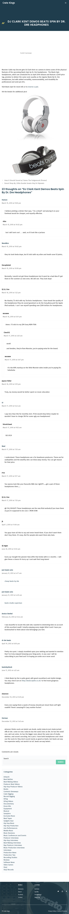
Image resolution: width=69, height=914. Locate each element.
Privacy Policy (52, 911)
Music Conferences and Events (15, 835)
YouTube (36, 889)
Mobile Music (8, 831)
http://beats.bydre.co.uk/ (31, 681)
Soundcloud (37, 894)
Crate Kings (9, 3)
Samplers (7, 814)
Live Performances (10, 828)
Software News (9, 862)
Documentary (9, 804)
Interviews (7, 850)
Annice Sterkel (7, 614)
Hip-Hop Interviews (11, 840)
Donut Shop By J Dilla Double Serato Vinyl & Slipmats (24, 183)
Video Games (8, 865)
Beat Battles (8, 779)
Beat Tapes (8, 818)
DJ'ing (6, 799)
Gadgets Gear (9, 821)
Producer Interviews (11, 838)
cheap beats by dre (12, 581)
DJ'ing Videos (8, 801)
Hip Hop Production (11, 826)
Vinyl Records (9, 870)
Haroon (4, 200)
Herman (5, 718)
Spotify (36, 892)
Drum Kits (7, 806)
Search (6, 759)
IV (2, 403)
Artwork (6, 777)
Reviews (7, 860)
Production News (10, 853)
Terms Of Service (62, 911)
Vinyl (5, 867)
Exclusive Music (9, 816)
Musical (6, 811)
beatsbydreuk (7, 667)
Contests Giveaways (11, 792)
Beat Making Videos (11, 782)
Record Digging (9, 796)
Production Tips (9, 855)
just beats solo (7, 570)
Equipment (8, 809)
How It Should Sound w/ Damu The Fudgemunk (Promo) (25, 180)
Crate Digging (8, 794)
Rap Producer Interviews (13, 845)
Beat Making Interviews (12, 843)
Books (6, 789)
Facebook (37, 897)
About (20, 892)
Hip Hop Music (9, 823)
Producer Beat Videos (12, 784)
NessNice (5, 243)
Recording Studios (10, 857)
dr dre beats (6, 640)
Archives (20, 894)
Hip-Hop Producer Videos (13, 787)
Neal (3, 446)
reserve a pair (33, 87)
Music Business (9, 833)
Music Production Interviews (14, 848)
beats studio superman (13, 603)
